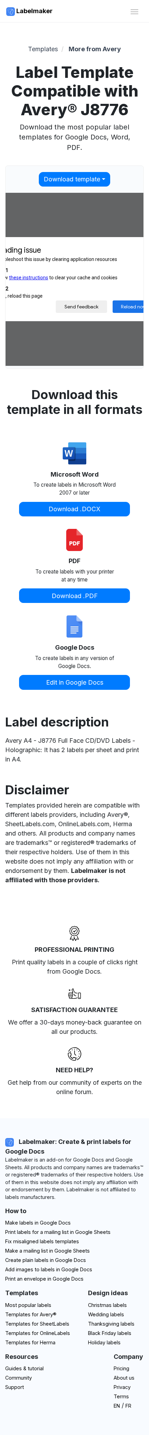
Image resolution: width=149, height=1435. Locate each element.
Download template (72, 179)
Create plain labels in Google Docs (45, 1260)
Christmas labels (107, 1305)
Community (18, 1378)
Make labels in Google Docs (38, 1223)
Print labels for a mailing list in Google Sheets (58, 1232)
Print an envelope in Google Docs (44, 1279)
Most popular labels (28, 1305)
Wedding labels (106, 1314)
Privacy (122, 1387)
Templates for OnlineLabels (37, 1333)
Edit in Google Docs (74, 682)
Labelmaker (34, 11)
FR (128, 1406)
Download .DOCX (74, 509)
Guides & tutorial (24, 1368)
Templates (43, 49)
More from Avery (95, 49)
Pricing (121, 1368)
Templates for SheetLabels (37, 1324)
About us (124, 1378)
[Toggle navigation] (134, 11)
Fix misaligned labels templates (42, 1241)
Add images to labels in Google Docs (48, 1269)
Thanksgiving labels (111, 1324)
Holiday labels (104, 1342)
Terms (121, 1396)
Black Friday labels (109, 1333)
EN (117, 1406)
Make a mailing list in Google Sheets (47, 1251)
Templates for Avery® (30, 1314)
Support (14, 1387)
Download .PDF (75, 595)
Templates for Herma (30, 1342)
